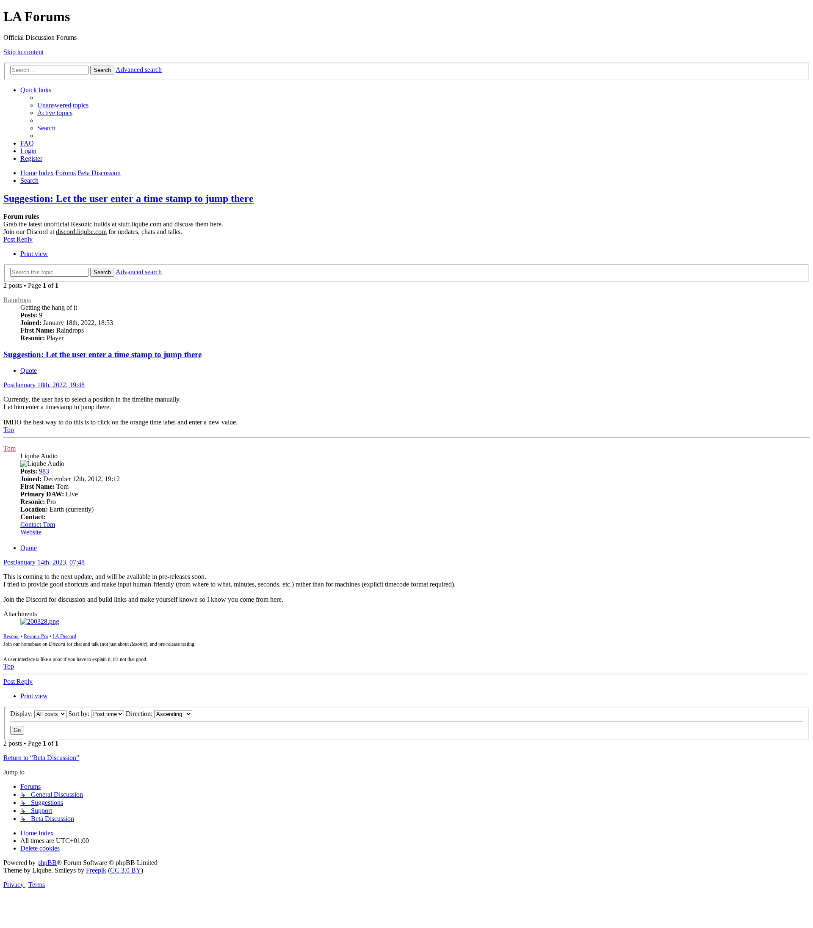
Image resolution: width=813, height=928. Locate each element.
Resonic (11, 636)
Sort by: (79, 713)
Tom (9, 448)
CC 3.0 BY (125, 870)
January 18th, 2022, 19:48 (44, 384)
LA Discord (64, 636)
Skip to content (23, 51)
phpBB (47, 862)
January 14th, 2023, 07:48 (44, 562)
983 (44, 471)
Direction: (140, 713)
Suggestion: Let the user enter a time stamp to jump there (128, 198)
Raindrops (17, 299)
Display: (22, 713)
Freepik (96, 870)
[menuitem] (62, 105)
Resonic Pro (36, 636)
